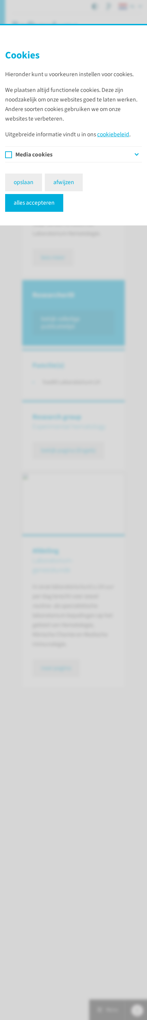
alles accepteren (34, 202)
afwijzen (63, 182)
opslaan (24, 182)
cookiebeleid (113, 134)
